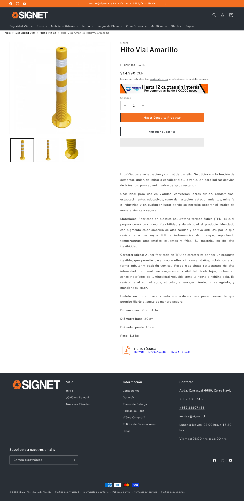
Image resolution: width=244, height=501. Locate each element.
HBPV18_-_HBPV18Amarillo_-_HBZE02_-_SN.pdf (162, 351)
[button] (162, 142)
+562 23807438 (192, 399)
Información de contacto (96, 492)
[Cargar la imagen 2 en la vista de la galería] (47, 150)
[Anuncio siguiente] (165, 3)
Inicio (69, 391)
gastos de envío (159, 79)
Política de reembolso (173, 492)
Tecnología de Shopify (39, 492)
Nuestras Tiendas (78, 404)
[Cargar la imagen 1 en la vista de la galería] (22, 150)
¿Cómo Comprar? (134, 417)
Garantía (128, 397)
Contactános (131, 391)
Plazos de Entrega (135, 404)
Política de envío (121, 492)
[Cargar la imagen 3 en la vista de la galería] (72, 150)
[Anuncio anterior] (78, 3)
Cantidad (125, 98)
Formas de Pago (133, 411)
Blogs (126, 431)
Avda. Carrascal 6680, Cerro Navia (205, 391)
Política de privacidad (67, 492)
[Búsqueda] (214, 15)
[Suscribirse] (74, 460)
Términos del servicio (145, 492)
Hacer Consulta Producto (162, 118)
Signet (22, 492)
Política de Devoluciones (139, 424)
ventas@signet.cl (192, 416)
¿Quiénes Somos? (77, 397)
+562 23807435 (192, 408)
